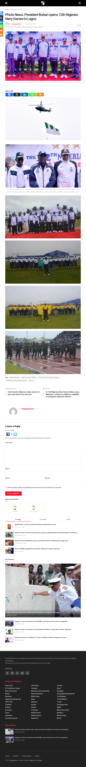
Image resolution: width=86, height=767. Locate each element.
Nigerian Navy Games (29, 377)
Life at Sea (34, 685)
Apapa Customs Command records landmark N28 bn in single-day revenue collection (43, 629)
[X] (17, 94)
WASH (59, 707)
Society (40, 27)
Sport (59, 688)
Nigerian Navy (14, 377)
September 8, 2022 (30, 24)
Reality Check (36, 713)
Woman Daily (61, 715)
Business (8, 696)
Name (8, 469)
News (36, 27)
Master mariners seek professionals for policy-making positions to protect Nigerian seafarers (46, 532)
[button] (8, 434)
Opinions (34, 702)
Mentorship (35, 696)
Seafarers (34, 718)
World (59, 718)
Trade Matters (62, 699)
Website (47, 478)
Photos (33, 707)
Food (7, 713)
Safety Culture (36, 715)
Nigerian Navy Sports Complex (49, 377)
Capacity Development (13, 699)
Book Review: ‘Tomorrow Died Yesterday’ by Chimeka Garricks (35, 524)
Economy (24, 27)
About (7, 756)
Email (7, 478)
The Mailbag (61, 696)
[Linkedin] (24, 94)
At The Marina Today (16, 9)
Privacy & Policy (26, 756)
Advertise (15, 756)
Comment (9, 442)
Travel (59, 702)
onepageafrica (17, 24)
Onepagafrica (14, 760)
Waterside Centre (63, 710)
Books (7, 694)
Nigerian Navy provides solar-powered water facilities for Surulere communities (33, 612)
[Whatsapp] (32, 94)
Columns (8, 704)
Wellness (60, 713)
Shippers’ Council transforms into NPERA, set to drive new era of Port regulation (41, 621)
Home (7, 9)
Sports (31, 380)
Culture (7, 707)
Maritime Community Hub (40, 691)
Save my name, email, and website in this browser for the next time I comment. (34, 487)
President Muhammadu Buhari (16, 380)
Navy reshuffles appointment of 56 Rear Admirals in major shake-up (37, 548)
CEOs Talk (8, 702)
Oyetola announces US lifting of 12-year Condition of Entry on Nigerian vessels (40, 637)
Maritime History (37, 694)
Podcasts (34, 710)
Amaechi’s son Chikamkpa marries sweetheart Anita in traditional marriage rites (41, 540)
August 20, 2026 (12, 615)
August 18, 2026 (20, 640)
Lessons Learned (11, 718)
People (33, 704)
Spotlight (60, 691)
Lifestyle (30, 27)
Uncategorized (62, 704)
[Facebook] (9, 94)
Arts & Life (8, 685)
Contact (37, 756)
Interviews (8, 715)
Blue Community (11, 691)
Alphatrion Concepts (36, 760)
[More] (40, 94)
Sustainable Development (66, 694)
